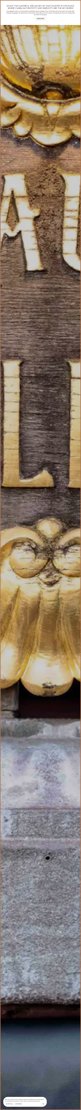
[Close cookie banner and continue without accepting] (43, 1104)
